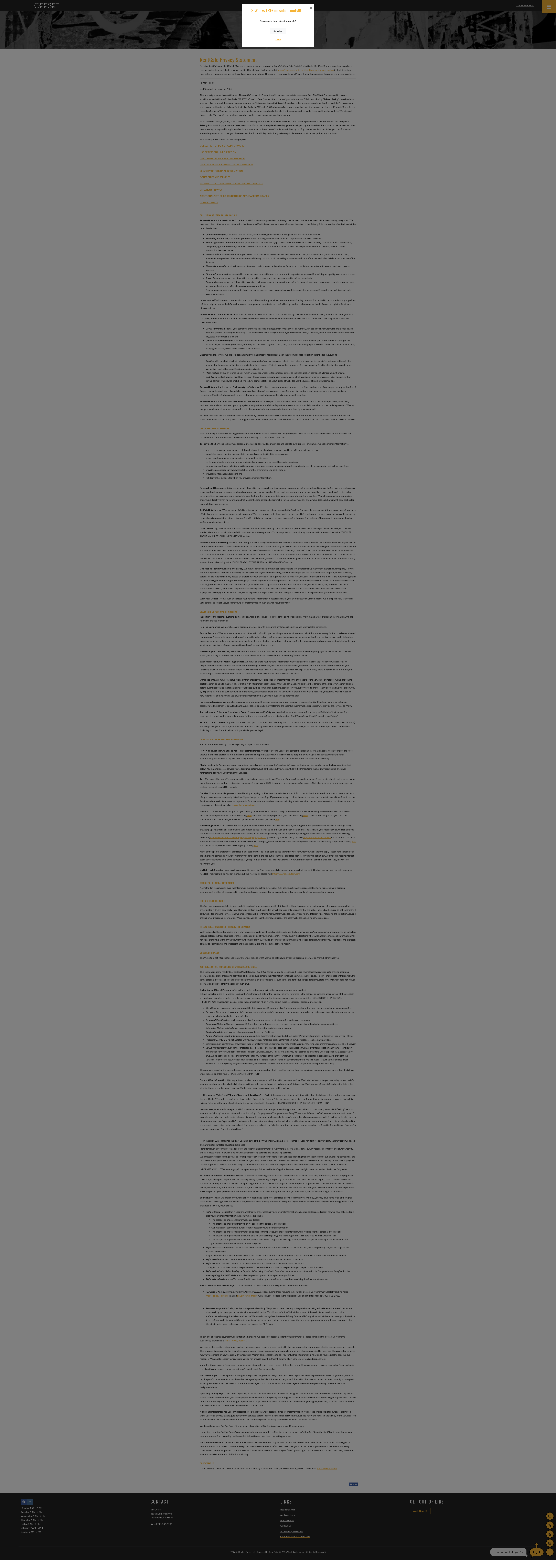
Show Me (278, 31)
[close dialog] (310, 8)
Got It (278, 40)
